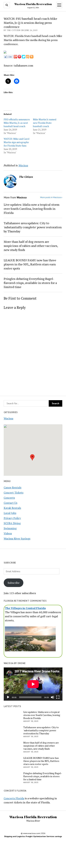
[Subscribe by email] (27, 57)
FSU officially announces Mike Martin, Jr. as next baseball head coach (17, 123)
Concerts (9, 498)
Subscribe (13, 583)
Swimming (10, 528)
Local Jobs (10, 513)
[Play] (8, 697)
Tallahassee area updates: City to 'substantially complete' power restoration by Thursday (33, 227)
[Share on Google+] (15, 57)
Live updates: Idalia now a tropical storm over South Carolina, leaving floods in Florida (31, 208)
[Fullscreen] (58, 697)
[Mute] (52, 697)
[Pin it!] (19, 57)
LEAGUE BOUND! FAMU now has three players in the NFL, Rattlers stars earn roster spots (30, 264)
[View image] (5, 52)
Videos (8, 533)
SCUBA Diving (12, 523)
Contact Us (10, 503)
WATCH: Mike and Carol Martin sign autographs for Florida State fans (16, 142)
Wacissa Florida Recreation (33, 4)
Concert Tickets (13, 492)
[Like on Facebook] (8, 57)
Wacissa (8, 418)
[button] (32, 457)
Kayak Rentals (12, 508)
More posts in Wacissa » (51, 197)
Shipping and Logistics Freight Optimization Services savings (33, 836)
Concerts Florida (14, 798)
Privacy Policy (12, 518)
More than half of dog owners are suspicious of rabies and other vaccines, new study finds (31, 246)
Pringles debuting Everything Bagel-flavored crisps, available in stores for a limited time (30, 283)
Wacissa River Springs (17, 538)
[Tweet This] (23, 57)
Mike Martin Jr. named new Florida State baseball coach (44, 123)
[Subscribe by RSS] (31, 57)
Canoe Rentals (12, 487)
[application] (33, 684)
